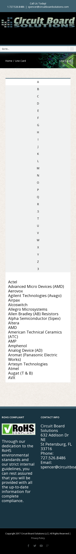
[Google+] (47, 545)
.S (38, 211)
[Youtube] (41, 545)
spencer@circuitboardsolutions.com (48, 6)
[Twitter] (34, 545)
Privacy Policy (38, 538)
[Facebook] (28, 545)
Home (8, 60)
